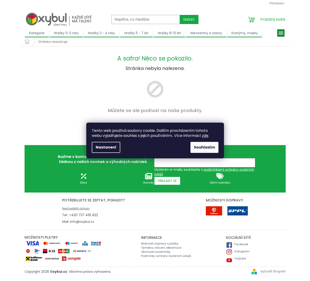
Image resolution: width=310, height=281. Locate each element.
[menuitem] (37, 33)
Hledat (189, 19)
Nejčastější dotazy (76, 208)
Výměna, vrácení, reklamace (161, 248)
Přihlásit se (167, 181)
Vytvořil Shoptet (273, 271)
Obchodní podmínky (155, 252)
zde (205, 135)
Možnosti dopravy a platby (160, 243)
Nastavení (106, 147)
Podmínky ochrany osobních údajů (166, 256)
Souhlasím (204, 147)
